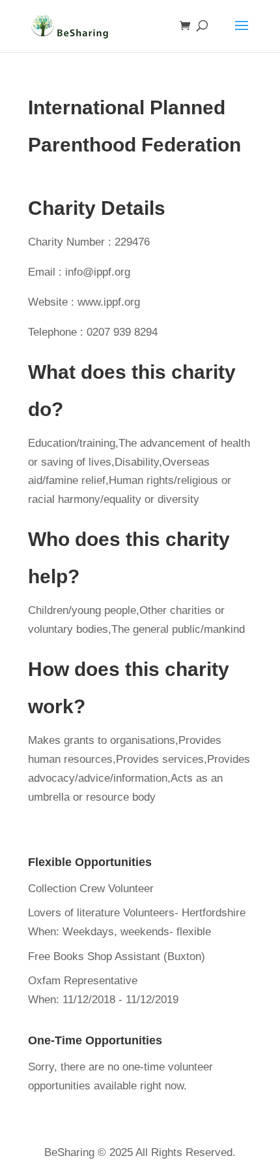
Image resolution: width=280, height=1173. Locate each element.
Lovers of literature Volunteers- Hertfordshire (136, 913)
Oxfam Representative (82, 980)
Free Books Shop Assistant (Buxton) (116, 956)
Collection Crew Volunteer (91, 888)
